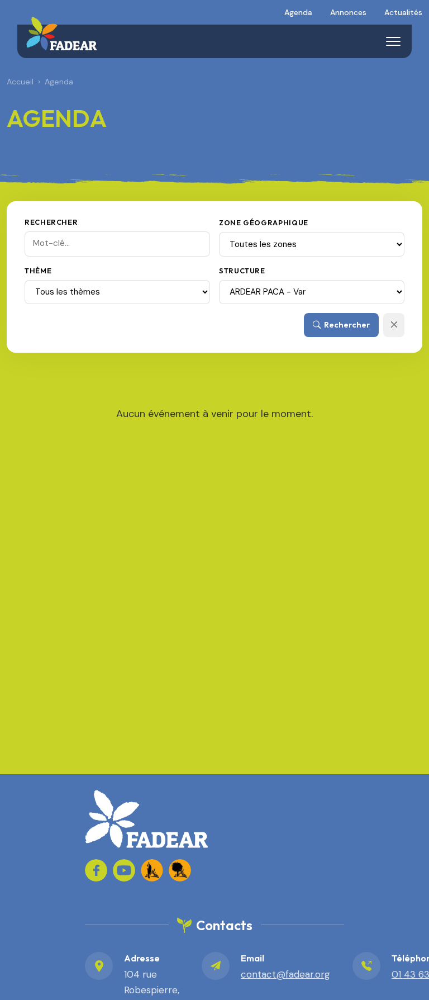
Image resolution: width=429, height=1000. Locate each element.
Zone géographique (263, 222)
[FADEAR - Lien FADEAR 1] (152, 870)
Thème (38, 270)
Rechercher (51, 221)
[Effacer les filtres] (393, 325)
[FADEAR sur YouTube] (124, 870)
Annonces (348, 12)
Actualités (403, 12)
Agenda (298, 12)
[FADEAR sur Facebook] (96, 870)
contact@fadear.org (285, 974)
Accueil (20, 82)
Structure (242, 270)
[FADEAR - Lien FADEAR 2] (180, 870)
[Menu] (393, 41)
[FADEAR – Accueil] (61, 33)
